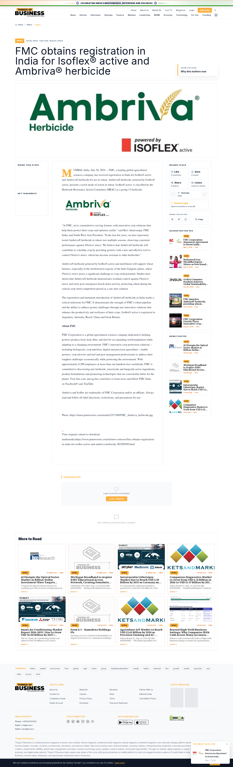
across (28, 674)
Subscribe (205, 10)
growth (176, 668)
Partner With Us (146, 690)
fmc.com (81, 379)
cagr (85, 668)
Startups (108, 15)
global (75, 668)
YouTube (88, 384)
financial (157, 668)
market (43, 668)
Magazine (180, 10)
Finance (120, 15)
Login (191, 10)
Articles (83, 15)
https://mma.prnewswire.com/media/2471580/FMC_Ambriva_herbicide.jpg (111, 415)
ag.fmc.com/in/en (101, 379)
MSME (157, 15)
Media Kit (156, 10)
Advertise (113, 690)
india (19, 674)
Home (133, 10)
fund (38, 674)
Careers (83, 694)
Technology (181, 15)
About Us (144, 10)
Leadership (144, 15)
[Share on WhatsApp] (186, 219)
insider (186, 668)
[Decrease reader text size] (174, 194)
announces (55, 668)
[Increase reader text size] (204, 194)
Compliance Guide (57, 698)
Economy (168, 15)
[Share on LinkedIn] (179, 219)
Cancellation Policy (147, 698)
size (208, 668)
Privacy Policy (86, 698)
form (67, 668)
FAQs (111, 694)
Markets (132, 15)
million (146, 668)
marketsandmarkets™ (120, 668)
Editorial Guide (145, 694)
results (136, 668)
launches (198, 668)
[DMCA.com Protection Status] (177, 717)
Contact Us (54, 694)
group (103, 668)
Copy (200, 219)
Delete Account (56, 703)
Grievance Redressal (118, 703)
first (167, 668)
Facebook (71, 384)
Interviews (96, 15)
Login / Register (116, 499)
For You (194, 15)
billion (32, 668)
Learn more (120, 763)
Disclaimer (84, 703)
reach (94, 668)
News (73, 15)
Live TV (168, 10)
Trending (206, 15)
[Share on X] (172, 219)
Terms (112, 698)
